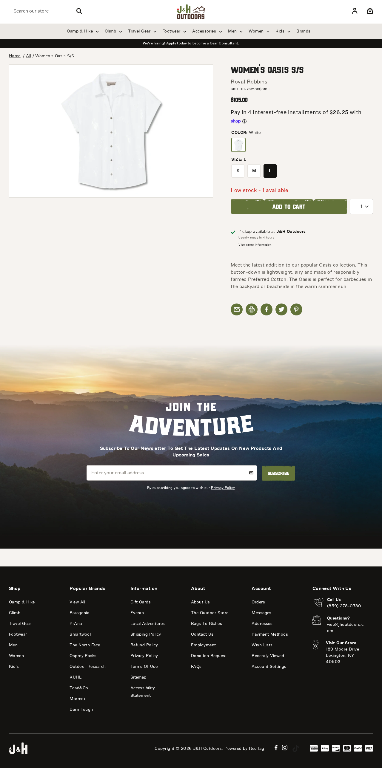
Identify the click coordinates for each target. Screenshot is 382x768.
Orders (258, 602)
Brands (303, 31)
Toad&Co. (80, 687)
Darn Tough (81, 709)
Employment (203, 645)
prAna (76, 623)
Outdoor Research (88, 666)
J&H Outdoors (207, 748)
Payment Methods (270, 634)
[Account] (355, 11)
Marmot (77, 698)
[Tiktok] (295, 748)
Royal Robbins (249, 81)
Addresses (262, 623)
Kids (280, 31)
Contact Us (202, 634)
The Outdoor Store (210, 612)
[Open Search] (79, 11)
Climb (111, 31)
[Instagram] (285, 747)
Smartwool (80, 634)
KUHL (75, 677)
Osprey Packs (83, 655)
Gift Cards (140, 602)
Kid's (14, 666)
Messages (262, 612)
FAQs (196, 666)
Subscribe (278, 473)
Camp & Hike (80, 31)
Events (137, 612)
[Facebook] (276, 747)
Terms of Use (144, 666)
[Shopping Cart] (369, 11)
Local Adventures (147, 623)
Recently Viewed (268, 655)
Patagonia (79, 612)
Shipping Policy (145, 634)
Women (257, 31)
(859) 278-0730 (344, 605)
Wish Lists (262, 645)
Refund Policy (144, 645)
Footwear (172, 31)
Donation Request (209, 655)
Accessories (204, 31)
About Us (200, 602)
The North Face (85, 645)
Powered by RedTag (244, 748)
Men (233, 31)
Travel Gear (140, 31)
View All (77, 602)
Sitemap (138, 677)
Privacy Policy (223, 487)
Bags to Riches (206, 623)
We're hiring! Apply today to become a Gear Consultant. (191, 43)
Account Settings (269, 666)
